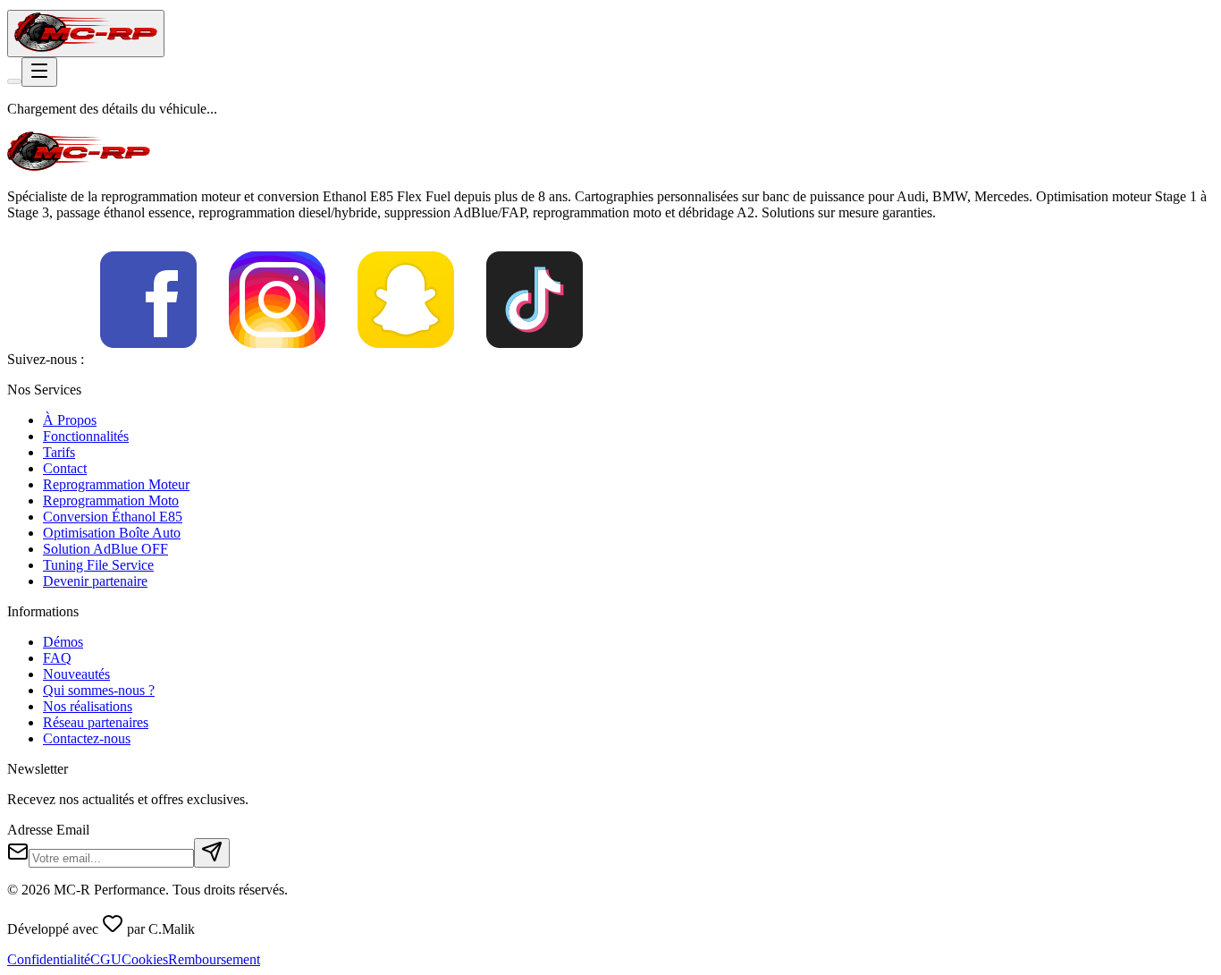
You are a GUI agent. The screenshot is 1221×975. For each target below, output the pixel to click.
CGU (106, 959)
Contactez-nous (87, 738)
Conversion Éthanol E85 (112, 516)
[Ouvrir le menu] (39, 72)
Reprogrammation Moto (111, 500)
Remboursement (214, 959)
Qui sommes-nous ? (99, 690)
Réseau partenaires (95, 722)
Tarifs (59, 452)
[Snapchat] (405, 359)
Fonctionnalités (86, 436)
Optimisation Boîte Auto (112, 532)
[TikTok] (534, 359)
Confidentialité (48, 959)
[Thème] (14, 81)
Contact (65, 468)
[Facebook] (148, 359)
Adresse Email (48, 829)
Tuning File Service (98, 564)
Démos (63, 641)
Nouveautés (76, 674)
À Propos (70, 420)
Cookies (145, 959)
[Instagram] (277, 359)
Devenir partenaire (95, 581)
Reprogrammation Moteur (116, 484)
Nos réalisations (87, 706)
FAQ (57, 658)
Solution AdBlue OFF (105, 548)
